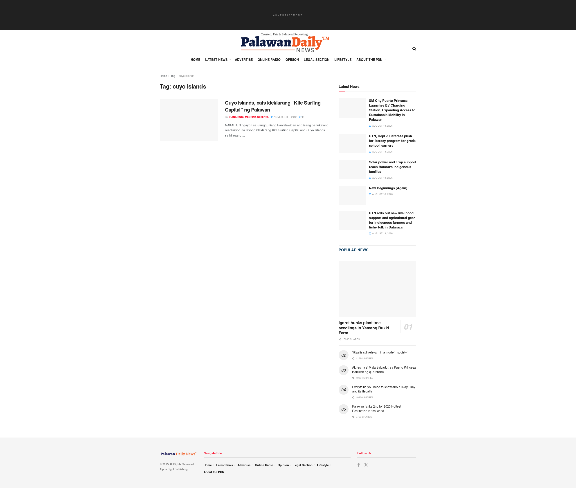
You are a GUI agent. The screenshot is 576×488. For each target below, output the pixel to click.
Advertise (244, 59)
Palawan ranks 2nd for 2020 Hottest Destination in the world (376, 408)
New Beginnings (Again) (388, 187)
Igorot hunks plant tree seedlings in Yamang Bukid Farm (364, 328)
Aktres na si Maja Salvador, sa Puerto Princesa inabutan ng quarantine (384, 369)
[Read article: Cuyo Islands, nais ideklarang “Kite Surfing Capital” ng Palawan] (189, 120)
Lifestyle (342, 59)
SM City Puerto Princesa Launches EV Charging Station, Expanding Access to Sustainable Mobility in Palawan (392, 110)
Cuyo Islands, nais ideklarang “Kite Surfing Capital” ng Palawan (272, 106)
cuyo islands (186, 76)
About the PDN (369, 59)
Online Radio (269, 59)
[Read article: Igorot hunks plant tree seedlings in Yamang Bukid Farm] (377, 289)
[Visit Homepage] (285, 42)
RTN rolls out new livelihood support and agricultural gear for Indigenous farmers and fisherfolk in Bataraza (392, 220)
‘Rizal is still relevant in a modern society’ (379, 352)
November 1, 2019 (285, 117)
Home (195, 59)
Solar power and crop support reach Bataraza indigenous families (392, 167)
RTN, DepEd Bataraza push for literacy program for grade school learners (392, 140)
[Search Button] (414, 48)
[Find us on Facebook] (358, 465)
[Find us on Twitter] (366, 464)
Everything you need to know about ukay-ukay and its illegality (383, 389)
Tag (173, 76)
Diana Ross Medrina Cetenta (249, 117)
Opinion (292, 59)
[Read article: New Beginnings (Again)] (352, 195)
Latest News (216, 59)
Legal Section (316, 59)
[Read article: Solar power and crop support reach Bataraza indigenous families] (352, 169)
